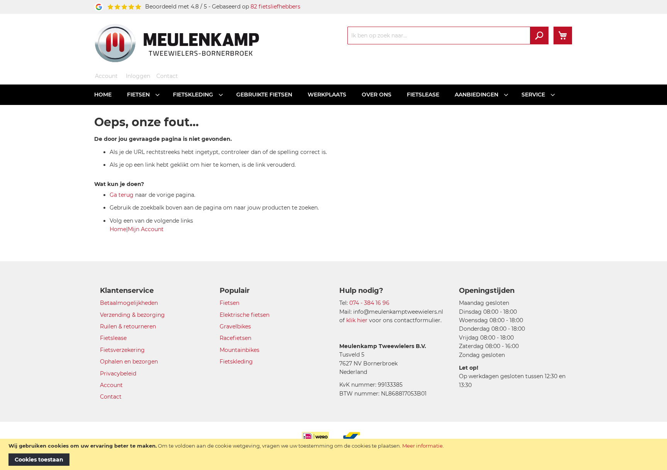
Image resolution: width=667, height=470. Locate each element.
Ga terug (122, 194)
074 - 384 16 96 (369, 302)
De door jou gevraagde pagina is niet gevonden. (163, 138)
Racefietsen (235, 338)
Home (118, 229)
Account (106, 76)
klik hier (356, 320)
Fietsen (229, 302)
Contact (167, 76)
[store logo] (177, 43)
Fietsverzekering (122, 350)
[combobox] (447, 35)
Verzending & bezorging (132, 314)
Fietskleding (236, 361)
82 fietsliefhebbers (275, 6)
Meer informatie (422, 446)
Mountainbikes (239, 350)
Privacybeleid (118, 373)
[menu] (333, 95)
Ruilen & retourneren (128, 326)
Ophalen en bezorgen (129, 361)
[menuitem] (102, 95)
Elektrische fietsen (244, 314)
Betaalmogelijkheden (129, 302)
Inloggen (138, 76)
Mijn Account (146, 229)
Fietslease (113, 338)
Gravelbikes (235, 326)
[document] (333, 454)
